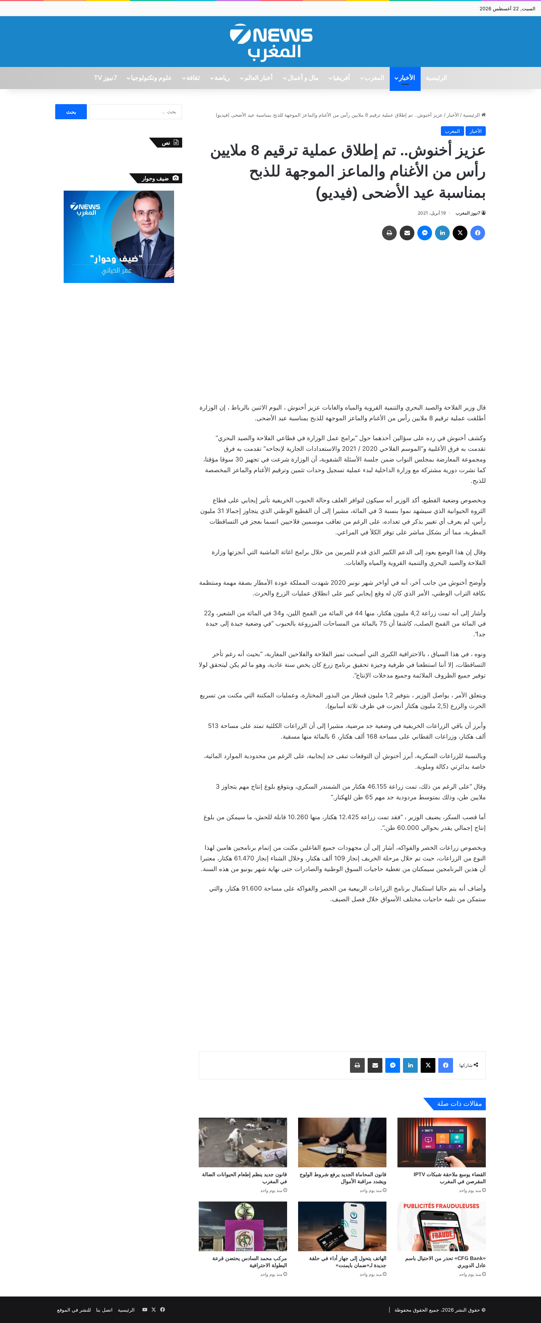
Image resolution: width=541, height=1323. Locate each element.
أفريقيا (341, 78)
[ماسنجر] (424, 233)
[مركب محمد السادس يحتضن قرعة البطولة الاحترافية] (243, 1226)
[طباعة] (389, 233)
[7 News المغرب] (270, 41)
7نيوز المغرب (468, 213)
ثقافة (193, 78)
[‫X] (460, 233)
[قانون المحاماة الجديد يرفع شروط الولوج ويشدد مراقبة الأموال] (342, 1142)
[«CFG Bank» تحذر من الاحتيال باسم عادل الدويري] (441, 1226)
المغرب (374, 78)
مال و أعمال (302, 78)
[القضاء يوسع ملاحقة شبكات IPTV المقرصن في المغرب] (441, 1142)
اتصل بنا (104, 1310)
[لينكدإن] (442, 233)
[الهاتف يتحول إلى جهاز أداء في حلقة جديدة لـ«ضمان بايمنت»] (342, 1226)
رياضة (222, 78)
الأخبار (407, 78)
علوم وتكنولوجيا (151, 78)
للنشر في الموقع (74, 1310)
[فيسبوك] (477, 233)
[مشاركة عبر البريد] (407, 233)
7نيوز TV (105, 78)
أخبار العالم (258, 78)
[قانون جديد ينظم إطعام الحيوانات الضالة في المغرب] (243, 1142)
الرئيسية (436, 78)
